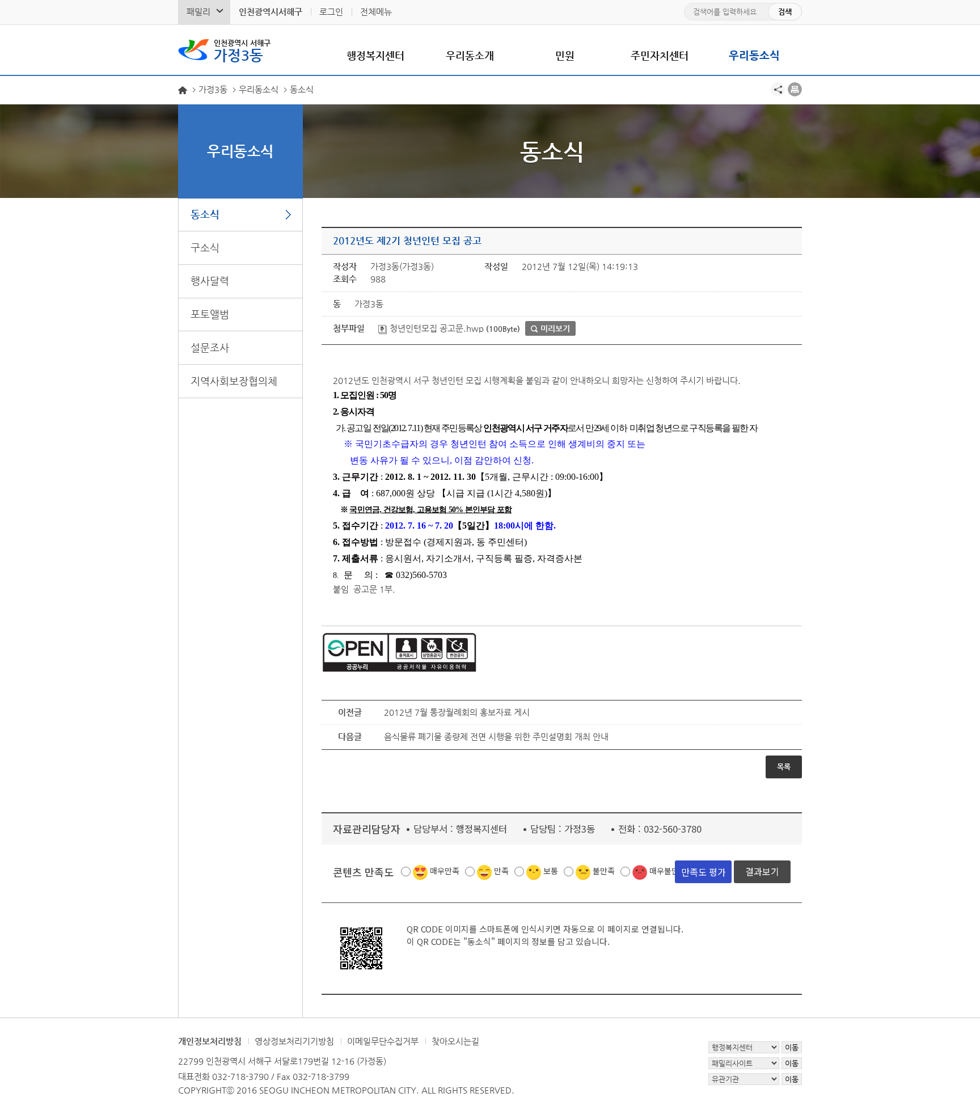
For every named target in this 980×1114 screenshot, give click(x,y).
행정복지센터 (375, 55)
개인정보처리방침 (210, 1041)
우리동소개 (470, 55)
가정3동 (242, 51)
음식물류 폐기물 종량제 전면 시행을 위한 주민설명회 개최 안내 (496, 736)
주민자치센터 (659, 55)
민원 (565, 55)
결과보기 (762, 871)
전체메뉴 (376, 11)
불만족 (604, 870)
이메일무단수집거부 (383, 1041)
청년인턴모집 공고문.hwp (435, 328)
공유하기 (778, 89)
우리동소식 (754, 55)
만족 (501, 870)
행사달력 (210, 280)
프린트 (795, 89)
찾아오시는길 (455, 1041)
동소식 (205, 214)
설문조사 (210, 347)
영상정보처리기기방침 (294, 1041)
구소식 (205, 248)
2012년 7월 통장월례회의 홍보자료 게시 (457, 712)
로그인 (331, 11)
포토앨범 (210, 314)
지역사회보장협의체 (234, 381)
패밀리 (198, 11)
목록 (784, 766)
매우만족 (444, 870)
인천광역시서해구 (270, 11)
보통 (550, 870)
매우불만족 (667, 870)
